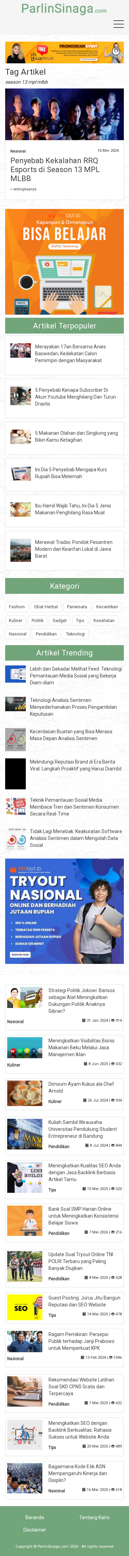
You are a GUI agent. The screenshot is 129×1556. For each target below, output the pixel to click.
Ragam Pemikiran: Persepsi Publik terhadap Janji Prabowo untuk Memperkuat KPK (82, 1341)
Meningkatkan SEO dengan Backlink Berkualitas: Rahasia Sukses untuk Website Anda (80, 1430)
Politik (37, 620)
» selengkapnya (23, 189)
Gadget (60, 620)
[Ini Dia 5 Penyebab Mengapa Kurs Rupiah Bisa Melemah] (25, 472)
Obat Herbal (46, 606)
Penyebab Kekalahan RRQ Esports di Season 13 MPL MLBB (55, 169)
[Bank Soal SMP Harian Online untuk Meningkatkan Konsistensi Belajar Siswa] (30, 1220)
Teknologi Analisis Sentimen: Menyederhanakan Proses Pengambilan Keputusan (73, 707)
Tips (80, 620)
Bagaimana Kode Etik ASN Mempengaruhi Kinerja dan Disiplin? (78, 1473)
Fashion (17, 606)
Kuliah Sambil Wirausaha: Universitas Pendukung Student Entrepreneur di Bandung (83, 1129)
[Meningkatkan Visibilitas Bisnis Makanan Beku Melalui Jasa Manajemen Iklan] (30, 1047)
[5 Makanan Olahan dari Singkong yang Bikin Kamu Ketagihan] (25, 436)
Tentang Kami (94, 1517)
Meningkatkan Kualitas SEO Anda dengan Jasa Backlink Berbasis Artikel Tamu (85, 1172)
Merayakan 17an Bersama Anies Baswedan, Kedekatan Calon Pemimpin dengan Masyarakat (70, 353)
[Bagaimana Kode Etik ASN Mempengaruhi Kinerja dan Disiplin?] (30, 1478)
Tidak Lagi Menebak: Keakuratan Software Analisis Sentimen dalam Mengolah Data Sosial (76, 838)
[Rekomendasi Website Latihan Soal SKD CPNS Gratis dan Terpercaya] (30, 1391)
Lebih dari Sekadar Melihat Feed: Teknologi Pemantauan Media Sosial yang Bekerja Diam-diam (76, 675)
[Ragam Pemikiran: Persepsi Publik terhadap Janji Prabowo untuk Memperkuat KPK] (30, 1341)
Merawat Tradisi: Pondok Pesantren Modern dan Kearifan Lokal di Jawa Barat (73, 549)
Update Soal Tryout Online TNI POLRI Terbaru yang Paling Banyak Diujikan (81, 1261)
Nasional (18, 151)
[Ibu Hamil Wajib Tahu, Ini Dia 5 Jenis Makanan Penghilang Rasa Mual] (25, 509)
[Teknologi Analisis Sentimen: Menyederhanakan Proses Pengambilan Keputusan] (20, 703)
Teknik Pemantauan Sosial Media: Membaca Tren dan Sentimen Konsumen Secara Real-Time (74, 807)
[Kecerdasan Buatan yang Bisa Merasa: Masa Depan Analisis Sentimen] (20, 739)
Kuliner (15, 620)
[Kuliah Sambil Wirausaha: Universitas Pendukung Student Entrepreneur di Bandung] (30, 1133)
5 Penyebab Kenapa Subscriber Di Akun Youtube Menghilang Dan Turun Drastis (75, 397)
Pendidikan (46, 634)
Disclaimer (34, 1530)
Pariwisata (77, 606)
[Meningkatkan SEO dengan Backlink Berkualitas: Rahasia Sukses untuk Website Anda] (30, 1434)
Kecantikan (107, 606)
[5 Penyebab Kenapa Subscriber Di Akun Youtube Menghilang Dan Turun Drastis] (25, 395)
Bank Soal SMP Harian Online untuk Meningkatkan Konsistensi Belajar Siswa (84, 1216)
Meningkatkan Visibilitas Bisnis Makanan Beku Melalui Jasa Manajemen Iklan (82, 1047)
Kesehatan (104, 620)
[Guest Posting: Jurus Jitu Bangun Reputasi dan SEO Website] (30, 1307)
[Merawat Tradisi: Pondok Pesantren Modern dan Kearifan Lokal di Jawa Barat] (25, 550)
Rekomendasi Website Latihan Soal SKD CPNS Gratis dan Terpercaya (81, 1386)
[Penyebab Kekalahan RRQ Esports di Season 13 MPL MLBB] (64, 132)
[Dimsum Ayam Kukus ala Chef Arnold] (30, 1092)
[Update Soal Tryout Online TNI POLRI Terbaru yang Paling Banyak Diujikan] (30, 1266)
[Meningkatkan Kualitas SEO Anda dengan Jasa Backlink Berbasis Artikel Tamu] (30, 1177)
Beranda (34, 1517)
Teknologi (75, 634)
